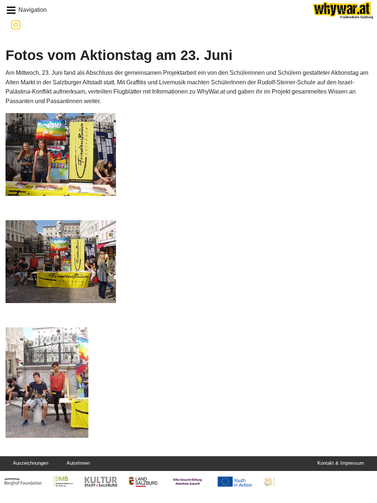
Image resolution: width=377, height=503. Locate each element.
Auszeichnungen (30, 463)
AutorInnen (78, 463)
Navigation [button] (32, 10)
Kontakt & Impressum (340, 463)
